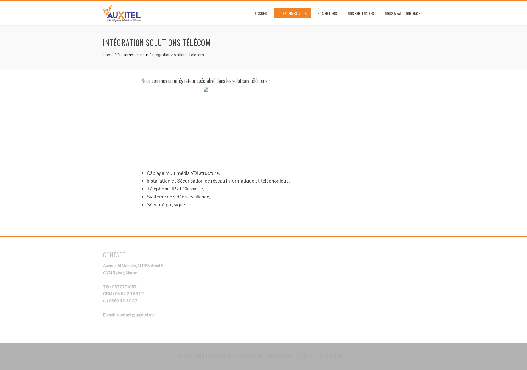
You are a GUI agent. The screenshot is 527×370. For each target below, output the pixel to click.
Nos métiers (327, 13)
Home (108, 54)
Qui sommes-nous (292, 13)
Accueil (261, 13)
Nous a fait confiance (402, 13)
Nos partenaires (361, 13)
